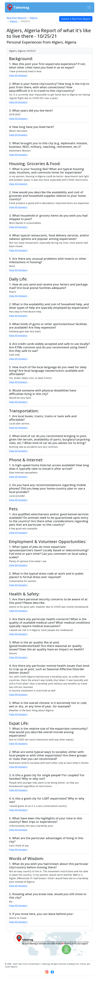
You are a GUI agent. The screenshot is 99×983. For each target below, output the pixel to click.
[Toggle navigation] (89, 7)
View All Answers (18, 75)
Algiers (13, 21)
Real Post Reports (16, 17)
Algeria (33, 17)
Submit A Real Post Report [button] (76, 18)
